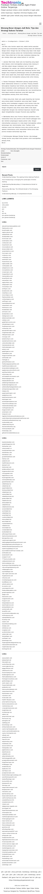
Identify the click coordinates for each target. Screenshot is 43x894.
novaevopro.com (7, 272)
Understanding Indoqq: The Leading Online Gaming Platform (20, 177)
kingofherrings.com (8, 762)
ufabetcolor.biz (6, 500)
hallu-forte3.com (7, 821)
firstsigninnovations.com (10, 679)
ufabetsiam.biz (6, 492)
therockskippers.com (8, 825)
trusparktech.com (7, 274)
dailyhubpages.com (8, 378)
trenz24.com (6, 739)
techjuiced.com (6, 467)
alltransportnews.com (9, 534)
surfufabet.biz (6, 511)
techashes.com (6, 446)
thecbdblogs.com (7, 858)
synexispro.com (7, 412)
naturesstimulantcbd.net (9, 644)
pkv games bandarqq (8, 215)
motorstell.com (6, 697)
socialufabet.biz (7, 509)
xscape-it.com (6, 557)
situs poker (5, 205)
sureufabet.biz (6, 515)
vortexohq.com (6, 328)
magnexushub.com (8, 471)
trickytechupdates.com (9, 852)
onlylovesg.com (7, 374)
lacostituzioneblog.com (9, 624)
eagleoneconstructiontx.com (11, 370)
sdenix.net (5, 714)
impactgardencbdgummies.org (11, 642)
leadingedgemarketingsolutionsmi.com (14, 542)
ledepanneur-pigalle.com (9, 806)
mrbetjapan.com (7, 764)
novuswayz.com (7, 286)
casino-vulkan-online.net (9, 833)
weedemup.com (7, 395)
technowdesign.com (8, 563)
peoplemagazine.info (8, 444)
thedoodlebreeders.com (9, 590)
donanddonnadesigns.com (10, 368)
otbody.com (5, 735)
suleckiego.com (7, 864)
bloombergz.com (7, 725)
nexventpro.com (7, 280)
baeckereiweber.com (8, 442)
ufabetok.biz (6, 525)
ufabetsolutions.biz (8, 507)
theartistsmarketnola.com (10, 810)
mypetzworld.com (7, 575)
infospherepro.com (8, 324)
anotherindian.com (8, 632)
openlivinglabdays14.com (10, 548)
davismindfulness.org (8, 426)
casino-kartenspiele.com (9, 729)
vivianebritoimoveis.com (9, 708)
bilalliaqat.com (6, 399)
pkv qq (4, 213)
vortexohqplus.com (8, 299)
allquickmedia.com (8, 756)
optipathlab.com (7, 234)
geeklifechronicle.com (9, 322)
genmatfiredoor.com (8, 362)
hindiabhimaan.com (8, 854)
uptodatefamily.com (8, 617)
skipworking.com (7, 741)
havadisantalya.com (8, 450)
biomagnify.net (6, 649)
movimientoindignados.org (10, 613)
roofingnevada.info (8, 408)
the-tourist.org (6, 718)
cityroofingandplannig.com (10, 567)
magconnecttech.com (8, 355)
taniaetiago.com (7, 636)
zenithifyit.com (6, 259)
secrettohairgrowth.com (9, 777)
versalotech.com (7, 305)
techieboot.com (7, 454)
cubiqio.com (6, 320)
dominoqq (33, 872)
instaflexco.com (7, 293)
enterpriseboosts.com (8, 727)
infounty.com (6, 578)
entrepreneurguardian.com (10, 389)
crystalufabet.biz (7, 523)
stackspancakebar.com (9, 814)
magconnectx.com (7, 410)
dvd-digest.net (6, 808)
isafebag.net (6, 722)
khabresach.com (7, 856)
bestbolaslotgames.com (9, 385)
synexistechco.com (8, 251)
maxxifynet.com (7, 245)
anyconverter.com (7, 745)
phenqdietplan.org (7, 607)
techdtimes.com (7, 452)
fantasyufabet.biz (7, 490)
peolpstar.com (6, 687)
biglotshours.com (7, 475)
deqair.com (5, 594)
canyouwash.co (7, 448)
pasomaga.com (7, 640)
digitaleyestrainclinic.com (10, 839)
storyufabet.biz (6, 519)
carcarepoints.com (8, 588)
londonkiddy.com (7, 422)
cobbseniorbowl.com (8, 561)
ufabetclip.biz (6, 486)
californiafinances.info (9, 798)
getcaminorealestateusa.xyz (10, 433)
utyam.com (5, 621)
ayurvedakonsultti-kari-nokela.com (12, 550)
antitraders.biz (6, 553)
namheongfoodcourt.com (10, 816)
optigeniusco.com (7, 268)
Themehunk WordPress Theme (29, 891)
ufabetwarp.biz (6, 484)
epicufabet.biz (6, 521)
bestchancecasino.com (9, 397)
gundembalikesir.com (8, 456)
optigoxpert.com (7, 284)
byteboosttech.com (8, 469)
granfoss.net (6, 827)
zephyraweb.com (7, 263)
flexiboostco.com (7, 228)
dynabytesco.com (7, 314)
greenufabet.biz (7, 498)
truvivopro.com (6, 253)
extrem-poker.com (7, 584)
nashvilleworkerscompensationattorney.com (15, 418)
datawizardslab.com (8, 318)
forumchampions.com (9, 672)
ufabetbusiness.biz (8, 496)
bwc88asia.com (7, 582)
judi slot (7, 872)
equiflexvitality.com (8, 372)
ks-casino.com (6, 586)
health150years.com (8, 699)
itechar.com (5, 459)
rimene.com (5, 804)
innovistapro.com (7, 295)
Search (4, 166)
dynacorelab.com (7, 249)
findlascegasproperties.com (10, 364)
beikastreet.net (6, 660)
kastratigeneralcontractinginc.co (12, 544)
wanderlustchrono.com (9, 341)
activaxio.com (6, 311)
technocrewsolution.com (9, 704)
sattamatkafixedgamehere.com (11, 387)
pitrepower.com (7, 835)
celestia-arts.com (7, 670)
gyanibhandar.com (8, 482)
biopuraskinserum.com (9, 796)
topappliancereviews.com (10, 850)
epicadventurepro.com (9, 330)
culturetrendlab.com (8, 343)
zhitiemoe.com (6, 628)
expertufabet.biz (7, 488)
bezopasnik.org (7, 783)
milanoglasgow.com (8, 819)
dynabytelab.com (7, 236)
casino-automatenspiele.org (10, 731)
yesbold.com (6, 461)
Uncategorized (12, 41)
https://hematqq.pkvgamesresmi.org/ (21, 880)
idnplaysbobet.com (8, 380)
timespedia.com (7, 748)
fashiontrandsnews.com (9, 536)
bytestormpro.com (7, 339)
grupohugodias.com (8, 592)
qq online (5, 203)
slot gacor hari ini (15, 877)
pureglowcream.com (8, 773)
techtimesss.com (7, 693)
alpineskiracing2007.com (10, 831)
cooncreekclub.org (7, 666)
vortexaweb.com (7, 266)
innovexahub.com (7, 247)
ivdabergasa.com (7, 569)
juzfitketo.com (6, 638)
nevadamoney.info (7, 802)
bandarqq (26, 872)
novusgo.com (6, 337)
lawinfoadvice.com (8, 605)
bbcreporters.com (7, 538)
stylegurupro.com (7, 316)
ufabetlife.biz (6, 504)
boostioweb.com (7, 230)
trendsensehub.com (8, 345)
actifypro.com (6, 288)
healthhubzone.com (8, 463)
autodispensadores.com (9, 401)
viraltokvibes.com (7, 706)
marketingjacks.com (8, 848)
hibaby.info (5, 391)
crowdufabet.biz (7, 530)
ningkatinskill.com (7, 598)
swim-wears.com (7, 683)
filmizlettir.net (6, 662)
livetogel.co (5, 359)
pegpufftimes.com (7, 668)
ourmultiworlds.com (8, 664)
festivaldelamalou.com (9, 677)
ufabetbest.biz (6, 513)
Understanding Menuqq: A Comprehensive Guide (17, 193)
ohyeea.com (6, 626)
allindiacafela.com (8, 829)
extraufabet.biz (6, 502)
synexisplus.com (7, 240)
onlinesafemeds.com (8, 479)
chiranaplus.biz (7, 812)
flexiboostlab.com (7, 297)
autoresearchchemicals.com (10, 860)
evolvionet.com (6, 238)
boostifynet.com (7, 278)
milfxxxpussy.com (7, 615)
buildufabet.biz (6, 532)
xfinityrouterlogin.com (9, 846)
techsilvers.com (7, 596)
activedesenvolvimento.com (10, 376)
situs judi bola (16, 872)
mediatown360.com (8, 837)
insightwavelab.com (8, 332)
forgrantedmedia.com (8, 685)
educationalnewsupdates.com (11, 226)
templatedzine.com (8, 603)
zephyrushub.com (7, 232)
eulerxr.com (5, 349)
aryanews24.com (7, 555)
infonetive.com (6, 791)
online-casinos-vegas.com (10, 844)
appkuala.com (6, 768)
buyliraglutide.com (8, 477)
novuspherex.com (7, 270)
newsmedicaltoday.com (9, 405)
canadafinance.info (8, 800)
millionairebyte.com (8, 428)
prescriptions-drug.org (9, 702)
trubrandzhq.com (7, 276)
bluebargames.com (8, 674)
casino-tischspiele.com (9, 733)
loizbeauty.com (6, 743)
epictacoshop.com (7, 793)
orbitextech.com (7, 353)
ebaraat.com (6, 465)
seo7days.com (6, 770)
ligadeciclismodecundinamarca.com (13, 416)
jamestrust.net (6, 737)
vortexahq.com (6, 257)
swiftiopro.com (6, 301)
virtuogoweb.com (7, 473)
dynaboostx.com (7, 291)
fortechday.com (7, 430)
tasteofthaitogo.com (8, 779)
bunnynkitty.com (7, 781)
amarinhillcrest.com (8, 716)
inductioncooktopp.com (9, 403)
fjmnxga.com (6, 785)
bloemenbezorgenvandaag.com (11, 775)
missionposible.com (8, 841)
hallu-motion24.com (8, 823)
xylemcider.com (7, 634)
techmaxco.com (7, 307)
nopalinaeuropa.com (8, 646)
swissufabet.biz (7, 494)
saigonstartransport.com (9, 787)
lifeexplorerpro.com (8, 334)
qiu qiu (4, 207)
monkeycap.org (7, 712)
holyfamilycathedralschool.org (11, 420)
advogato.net (6, 720)
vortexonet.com (7, 243)
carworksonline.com (8, 691)
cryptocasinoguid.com (9, 540)
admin (4, 41)
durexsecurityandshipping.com (11, 565)
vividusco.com (6, 255)
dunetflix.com (6, 611)
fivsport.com (6, 601)
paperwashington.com (9, 393)
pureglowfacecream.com (9, 760)
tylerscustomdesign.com (9, 689)
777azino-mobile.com (8, 559)
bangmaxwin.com (7, 789)
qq (3, 211)
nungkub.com (6, 630)
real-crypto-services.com (9, 573)
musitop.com (6, 619)
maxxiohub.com (7, 261)
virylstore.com (6, 695)
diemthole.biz (6, 752)
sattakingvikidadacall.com (10, 382)
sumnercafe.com (7, 609)
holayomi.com (6, 414)
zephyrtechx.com (7, 282)
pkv (3, 209)
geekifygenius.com (8, 351)
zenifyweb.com (6, 357)
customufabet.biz (7, 517)
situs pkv (20, 874)
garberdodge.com (7, 681)
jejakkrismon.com (7, 750)
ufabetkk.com (6, 754)
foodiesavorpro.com (8, 326)
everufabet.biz (6, 527)
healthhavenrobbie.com (9, 366)
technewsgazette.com (8, 758)
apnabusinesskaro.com (9, 862)
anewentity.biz (6, 766)
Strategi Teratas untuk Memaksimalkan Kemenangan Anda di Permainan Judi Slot (6, 155)
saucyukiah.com (7, 658)
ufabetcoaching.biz (8, 424)
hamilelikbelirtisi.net (8, 303)
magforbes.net (6, 710)
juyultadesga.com (7, 571)
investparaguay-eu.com (9, 580)
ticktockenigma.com (8, 347)
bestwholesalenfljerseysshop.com (12, 546)
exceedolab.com (7, 309)
